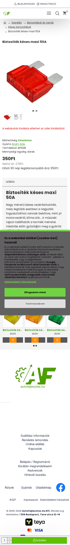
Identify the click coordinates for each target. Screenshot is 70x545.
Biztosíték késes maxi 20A (13, 330)
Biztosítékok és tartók (40, 23)
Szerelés (16, 23)
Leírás (10, 182)
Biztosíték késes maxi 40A (35, 330)
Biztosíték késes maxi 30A (57, 330)
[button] (33, 110)
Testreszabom (35, 303)
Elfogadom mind (35, 292)
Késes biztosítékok (19, 27)
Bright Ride (18, 144)
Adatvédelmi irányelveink (20, 281)
